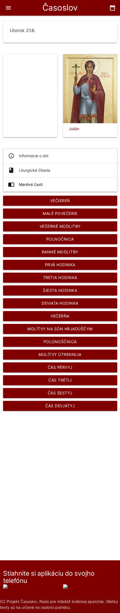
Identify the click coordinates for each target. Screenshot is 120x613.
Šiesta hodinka (60, 290)
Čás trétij (60, 380)
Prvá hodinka (60, 264)
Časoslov (60, 8)
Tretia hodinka (60, 277)
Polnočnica (60, 239)
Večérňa (60, 316)
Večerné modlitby (60, 226)
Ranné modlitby (60, 251)
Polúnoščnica (60, 341)
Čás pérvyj (60, 367)
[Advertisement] (60, 479)
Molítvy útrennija (60, 354)
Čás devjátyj (60, 405)
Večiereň (60, 200)
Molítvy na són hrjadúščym (60, 328)
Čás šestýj (60, 393)
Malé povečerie (60, 213)
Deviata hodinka (60, 303)
